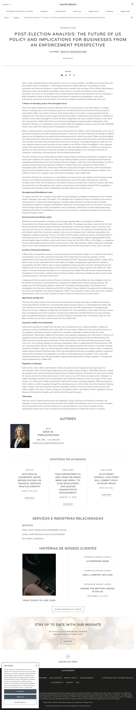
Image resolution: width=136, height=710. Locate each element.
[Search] (132, 4)
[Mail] (66, 75)
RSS (77, 682)
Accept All (20, 691)
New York (41, 439)
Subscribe (68, 641)
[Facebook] (70, 76)
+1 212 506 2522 (53, 439)
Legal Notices (55, 678)
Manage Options (20, 702)
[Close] (36, 665)
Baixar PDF (68, 58)
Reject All (20, 697)
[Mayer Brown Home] (68, 4)
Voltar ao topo (68, 661)
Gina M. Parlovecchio (73, 51)
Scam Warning (86, 678)
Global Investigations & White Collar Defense (43, 534)
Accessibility (57, 682)
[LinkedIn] (62, 76)
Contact (70, 682)
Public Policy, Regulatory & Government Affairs (44, 530)
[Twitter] (74, 76)
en (132, 17)
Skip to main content (9, 1)
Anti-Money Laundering (32, 538)
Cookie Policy (28, 687)
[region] (20, 685)
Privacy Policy (71, 678)
